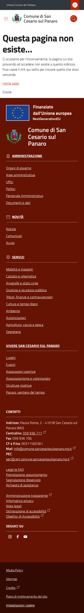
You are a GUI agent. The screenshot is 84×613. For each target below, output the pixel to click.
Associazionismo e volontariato (28, 378)
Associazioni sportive (21, 371)
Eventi (10, 364)
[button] (74, 19)
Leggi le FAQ (15, 469)
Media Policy (14, 570)
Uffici (9, 181)
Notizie (11, 229)
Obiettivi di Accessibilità (23, 516)
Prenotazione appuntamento (26, 474)
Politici (10, 188)
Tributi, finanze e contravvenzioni (29, 297)
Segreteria (13, 331)
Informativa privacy (20, 500)
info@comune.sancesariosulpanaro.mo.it (43, 448)
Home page (11, 83)
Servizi (18, 257)
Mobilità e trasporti (19, 269)
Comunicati (14, 235)
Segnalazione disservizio (23, 480)
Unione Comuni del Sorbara (21, 5)
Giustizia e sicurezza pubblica (26, 290)
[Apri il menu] (6, 18)
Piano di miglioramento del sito (26, 596)
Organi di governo (18, 168)
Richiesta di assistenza (22, 485)
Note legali (14, 506)
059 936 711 (32, 433)
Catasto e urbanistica (21, 276)
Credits (11, 587)
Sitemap (11, 578)
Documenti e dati (18, 202)
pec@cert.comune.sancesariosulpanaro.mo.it (38, 459)
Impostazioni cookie (20, 605)
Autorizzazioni (16, 317)
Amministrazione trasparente (27, 495)
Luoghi (11, 357)
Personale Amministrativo (24, 195)
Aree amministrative (20, 175)
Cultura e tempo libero (22, 303)
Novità (17, 217)
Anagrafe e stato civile (22, 283)
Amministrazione (27, 156)
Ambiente (13, 310)
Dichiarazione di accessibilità (26, 511)
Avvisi (10, 242)
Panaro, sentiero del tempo (25, 392)
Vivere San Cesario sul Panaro (32, 346)
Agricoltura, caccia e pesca (24, 324)
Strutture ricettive (19, 385)
